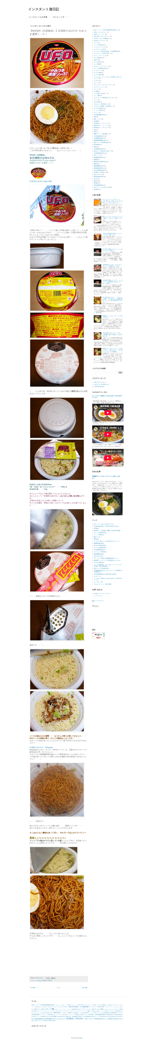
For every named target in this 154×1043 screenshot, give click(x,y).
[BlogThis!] (48, 978)
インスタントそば (99, 49)
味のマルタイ (97, 174)
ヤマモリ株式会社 (99, 108)
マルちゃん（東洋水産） (101, 104)
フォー (96, 99)
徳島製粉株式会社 (99, 168)
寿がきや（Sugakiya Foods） (102, 151)
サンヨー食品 (97, 74)
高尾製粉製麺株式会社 (100, 140)
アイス (96, 43)
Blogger (80, 1038)
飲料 (95, 117)
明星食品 (96, 539)
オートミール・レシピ (100, 55)
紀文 (95, 132)
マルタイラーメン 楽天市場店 (102, 584)
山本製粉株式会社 (99, 149)
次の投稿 (32, 987)
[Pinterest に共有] (54, 978)
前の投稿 (84, 987)
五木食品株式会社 (99, 136)
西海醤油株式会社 (99, 157)
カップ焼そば (37, 980)
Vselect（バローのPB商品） (102, 38)
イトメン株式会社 (99, 45)
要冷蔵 (96, 183)
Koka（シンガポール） (100, 32)
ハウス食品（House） (100, 93)
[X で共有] (50, 978)
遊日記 (96, 181)
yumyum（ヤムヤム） (100, 40)
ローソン (96, 112)
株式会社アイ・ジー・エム (101, 125)
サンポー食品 (97, 72)
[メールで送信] (46, 978)
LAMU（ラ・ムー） (99, 34)
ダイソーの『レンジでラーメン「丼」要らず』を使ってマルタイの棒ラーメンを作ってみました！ (112, 201)
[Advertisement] (47, 958)
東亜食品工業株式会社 (100, 161)
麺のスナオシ (97, 537)
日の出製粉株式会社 (99, 170)
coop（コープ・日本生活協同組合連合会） (106, 30)
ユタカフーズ (97, 576)
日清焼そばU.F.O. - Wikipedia (41, 747)
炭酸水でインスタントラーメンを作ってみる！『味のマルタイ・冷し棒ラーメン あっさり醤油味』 (112, 350)
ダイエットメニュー (99, 87)
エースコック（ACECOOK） (102, 53)
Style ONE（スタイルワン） (102, 36)
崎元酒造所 (97, 144)
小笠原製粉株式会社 (99, 153)
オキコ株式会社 (98, 57)
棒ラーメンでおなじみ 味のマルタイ (104, 524)
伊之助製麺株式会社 (99, 114)
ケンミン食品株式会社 (100, 68)
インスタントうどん (99, 47)
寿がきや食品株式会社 (100, 545)
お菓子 (96, 60)
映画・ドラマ (97, 119)
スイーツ (96, 82)
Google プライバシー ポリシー (102, 593)
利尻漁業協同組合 (99, 185)
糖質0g (96, 164)
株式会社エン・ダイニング (101, 127)
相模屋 (96, 159)
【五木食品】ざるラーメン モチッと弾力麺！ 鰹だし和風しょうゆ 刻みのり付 (112, 334)
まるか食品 (97, 102)
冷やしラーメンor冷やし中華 (102, 187)
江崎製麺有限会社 (99, 138)
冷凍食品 (96, 189)
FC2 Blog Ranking (99, 386)
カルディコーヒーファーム (101, 66)
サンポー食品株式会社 (100, 547)
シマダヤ (96, 80)
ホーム (59, 987)
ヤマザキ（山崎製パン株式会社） (103, 106)
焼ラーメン (97, 155)
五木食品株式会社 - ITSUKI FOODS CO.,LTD (106, 526)
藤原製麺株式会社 (99, 166)
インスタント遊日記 (43, 8)
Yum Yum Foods (98, 556)
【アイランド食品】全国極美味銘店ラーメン (106, 558)
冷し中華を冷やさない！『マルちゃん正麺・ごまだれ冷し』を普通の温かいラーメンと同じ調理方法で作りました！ (112, 300)
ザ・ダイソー (97, 70)
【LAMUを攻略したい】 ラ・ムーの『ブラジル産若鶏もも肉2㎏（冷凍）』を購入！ (112, 282)
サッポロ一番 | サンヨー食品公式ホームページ (107, 541)
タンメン (96, 89)
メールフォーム (98, 596)
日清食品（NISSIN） (47, 980)
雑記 (95, 147)
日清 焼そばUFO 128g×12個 (41, 181)
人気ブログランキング (100, 382)
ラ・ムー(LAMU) (98, 110)
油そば (96, 179)
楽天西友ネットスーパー (101, 123)
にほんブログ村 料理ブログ (101, 384)
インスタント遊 (98, 582)
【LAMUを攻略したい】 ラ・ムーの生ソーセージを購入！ (112, 249)
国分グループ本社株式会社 (101, 142)
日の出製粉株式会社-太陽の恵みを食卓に (105, 574)
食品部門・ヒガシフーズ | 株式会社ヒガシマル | (107, 560)
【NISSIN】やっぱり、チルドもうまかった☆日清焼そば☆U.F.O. (112, 265)
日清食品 (96, 528)
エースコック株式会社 (100, 552)
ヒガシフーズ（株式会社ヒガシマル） (104, 97)
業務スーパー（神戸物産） (101, 134)
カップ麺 (96, 64)
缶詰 (95, 129)
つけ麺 (96, 91)
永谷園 (96, 121)
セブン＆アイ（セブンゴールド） (103, 85)
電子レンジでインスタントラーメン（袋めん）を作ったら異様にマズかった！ (112, 218)
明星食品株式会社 (99, 176)
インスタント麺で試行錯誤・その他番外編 (106, 51)
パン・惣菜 (97, 95)
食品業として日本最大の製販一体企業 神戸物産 (107, 530)
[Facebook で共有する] (52, 978)
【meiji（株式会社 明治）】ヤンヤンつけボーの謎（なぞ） (112, 234)
